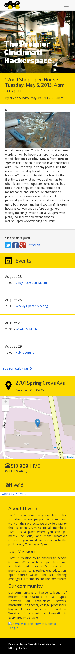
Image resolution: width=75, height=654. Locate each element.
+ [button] (5, 401)
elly (12, 98)
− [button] (5, 408)
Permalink (33, 245)
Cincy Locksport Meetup (32, 283)
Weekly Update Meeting (32, 306)
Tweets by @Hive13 (13, 494)
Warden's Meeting (28, 329)
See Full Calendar (16, 368)
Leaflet (70, 456)
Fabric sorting (25, 352)
